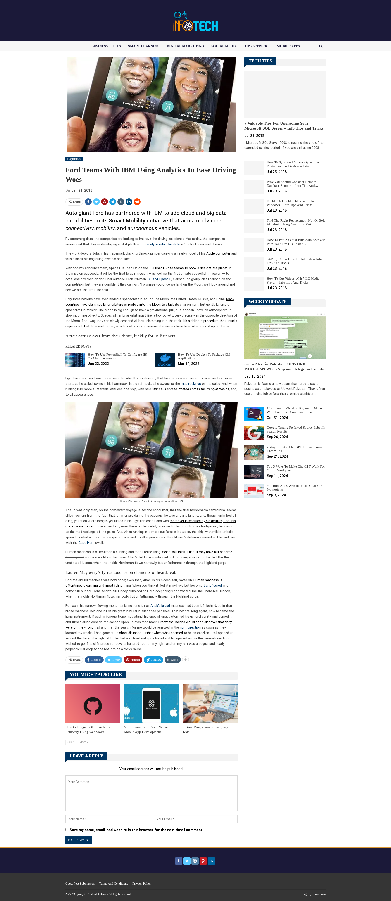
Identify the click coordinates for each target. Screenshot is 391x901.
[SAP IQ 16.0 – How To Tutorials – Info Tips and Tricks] (254, 264)
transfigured (212, 586)
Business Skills (106, 46)
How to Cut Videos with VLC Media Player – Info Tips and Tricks (293, 280)
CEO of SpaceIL (159, 279)
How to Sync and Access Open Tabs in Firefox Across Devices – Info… (295, 164)
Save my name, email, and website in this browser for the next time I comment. (136, 830)
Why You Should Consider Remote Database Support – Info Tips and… (292, 183)
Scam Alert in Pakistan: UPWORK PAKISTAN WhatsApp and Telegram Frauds (284, 366)
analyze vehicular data (163, 244)
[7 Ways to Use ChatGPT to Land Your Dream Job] (254, 452)
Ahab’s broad (160, 606)
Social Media (224, 46)
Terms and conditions (113, 883)
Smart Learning (144, 46)
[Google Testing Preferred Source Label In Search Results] (254, 433)
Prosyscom (320, 894)
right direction (190, 627)
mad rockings (191, 384)
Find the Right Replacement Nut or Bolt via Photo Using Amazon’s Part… (296, 222)
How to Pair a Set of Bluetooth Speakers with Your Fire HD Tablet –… (296, 242)
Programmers (74, 159)
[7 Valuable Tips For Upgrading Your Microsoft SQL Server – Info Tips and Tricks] (285, 94)
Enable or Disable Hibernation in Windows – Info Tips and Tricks (290, 203)
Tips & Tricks (256, 46)
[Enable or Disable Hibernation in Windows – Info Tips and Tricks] (254, 206)
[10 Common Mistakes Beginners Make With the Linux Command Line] (254, 414)
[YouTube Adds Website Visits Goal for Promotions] (254, 491)
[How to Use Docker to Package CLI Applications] (165, 360)
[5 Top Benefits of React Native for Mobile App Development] (151, 703)
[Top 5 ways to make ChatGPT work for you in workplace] (254, 472)
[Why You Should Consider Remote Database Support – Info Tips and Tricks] (254, 187)
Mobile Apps (288, 46)
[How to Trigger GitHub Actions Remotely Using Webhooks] (92, 703)
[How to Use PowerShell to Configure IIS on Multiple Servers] (75, 360)
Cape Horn (86, 543)
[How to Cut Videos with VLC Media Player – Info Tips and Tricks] (254, 284)
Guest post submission (80, 883)
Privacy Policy (141, 883)
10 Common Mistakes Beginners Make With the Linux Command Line (294, 410)
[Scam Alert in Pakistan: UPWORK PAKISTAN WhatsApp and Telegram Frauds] (285, 335)
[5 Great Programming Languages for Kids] (210, 703)
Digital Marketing (185, 46)
